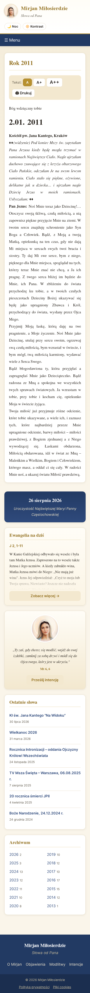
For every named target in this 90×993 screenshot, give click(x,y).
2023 (14, 880)
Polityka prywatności (34, 987)
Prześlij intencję (45, 680)
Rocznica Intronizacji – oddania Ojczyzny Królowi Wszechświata (43, 752)
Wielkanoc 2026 (23, 732)
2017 (51, 871)
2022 (13, 889)
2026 (14, 854)
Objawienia (35, 964)
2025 (13, 863)
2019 (51, 854)
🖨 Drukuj (23, 93)
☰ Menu (12, 40)
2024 (14, 871)
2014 (51, 897)
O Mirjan (14, 964)
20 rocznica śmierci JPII (29, 796)
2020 (14, 906)
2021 (13, 897)
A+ (39, 82)
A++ (54, 82)
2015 (51, 889)
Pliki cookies (62, 987)
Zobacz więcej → (45, 596)
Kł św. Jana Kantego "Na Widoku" (37, 715)
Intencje (76, 964)
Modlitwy (57, 964)
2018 (51, 863)
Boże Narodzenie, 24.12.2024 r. (36, 813)
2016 (51, 880)
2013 (51, 906)
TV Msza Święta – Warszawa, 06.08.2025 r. (45, 776)
